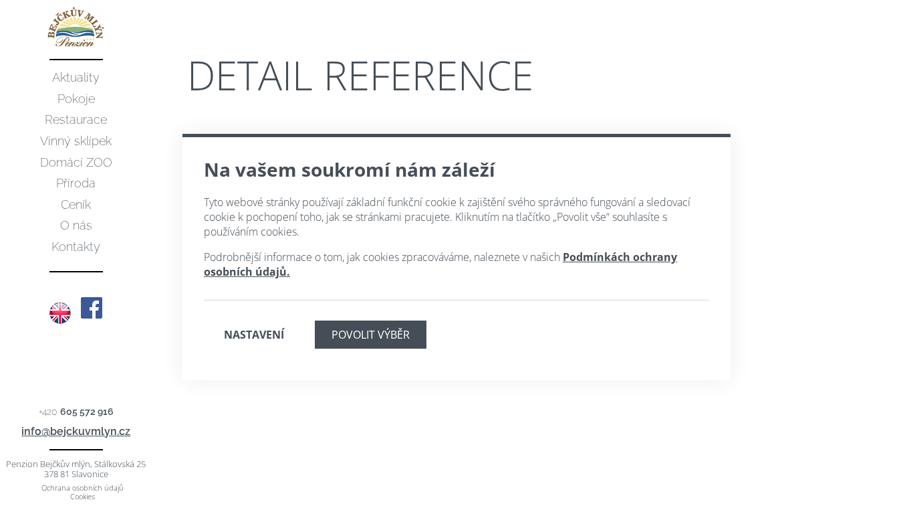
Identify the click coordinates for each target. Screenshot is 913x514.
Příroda (76, 183)
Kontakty (75, 247)
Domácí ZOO (76, 162)
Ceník (76, 204)
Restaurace (76, 119)
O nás (76, 225)
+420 (76, 411)
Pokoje (76, 99)
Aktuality (76, 77)
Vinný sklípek (76, 141)
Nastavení (254, 334)
